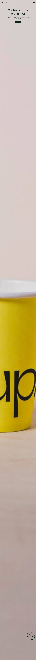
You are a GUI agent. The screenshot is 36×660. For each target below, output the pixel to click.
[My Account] (31, 2)
